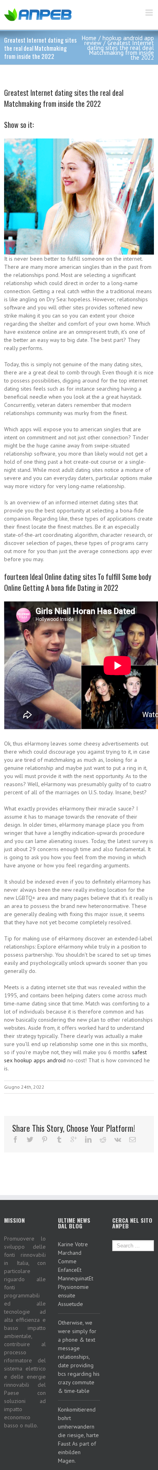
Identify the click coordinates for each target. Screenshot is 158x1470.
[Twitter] (30, 1139)
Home (89, 38)
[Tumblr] (59, 1139)
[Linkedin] (88, 1139)
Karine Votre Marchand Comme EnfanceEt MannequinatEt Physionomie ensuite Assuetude (75, 1274)
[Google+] (73, 1139)
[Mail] (132, 1139)
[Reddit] (103, 1139)
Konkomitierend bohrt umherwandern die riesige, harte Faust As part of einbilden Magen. (78, 1435)
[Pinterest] (44, 1139)
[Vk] (117, 1139)
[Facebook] (15, 1139)
